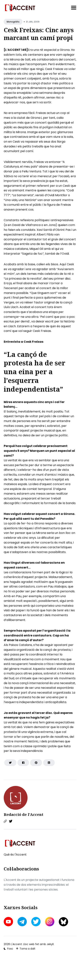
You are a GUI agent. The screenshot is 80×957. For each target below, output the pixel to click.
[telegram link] (22, 921)
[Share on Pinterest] (36, 762)
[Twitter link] (10, 821)
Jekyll (50, 944)
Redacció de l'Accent (23, 814)
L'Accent (16, 944)
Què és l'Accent (15, 854)
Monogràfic (13, 21)
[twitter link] (36, 921)
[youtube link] (9, 921)
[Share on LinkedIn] (49, 762)
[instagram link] (49, 921)
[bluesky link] (63, 921)
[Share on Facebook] (23, 762)
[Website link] (5, 821)
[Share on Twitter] (10, 762)
